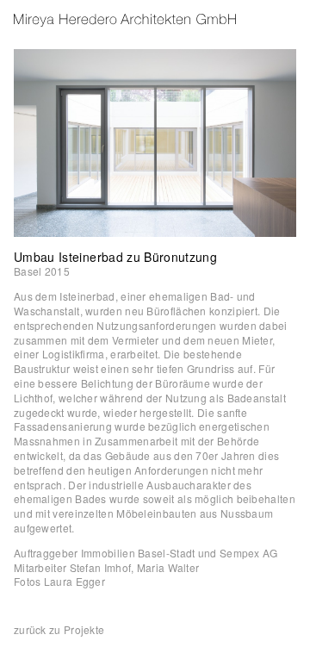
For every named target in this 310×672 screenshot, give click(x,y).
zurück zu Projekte (59, 629)
